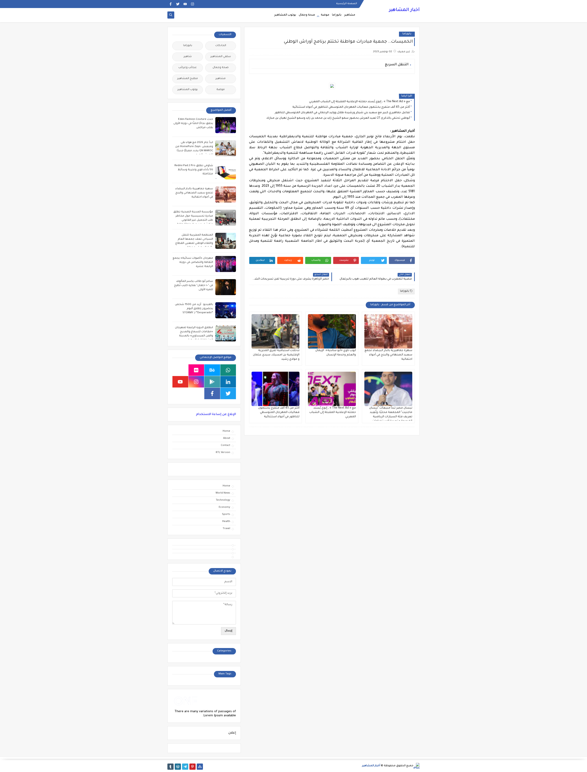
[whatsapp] (228, 370)
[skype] (180, 370)
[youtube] (185, 4)
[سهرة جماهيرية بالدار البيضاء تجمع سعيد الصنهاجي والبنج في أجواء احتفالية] (388, 331)
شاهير (188, 56)
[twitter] (178, 4)
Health (226, 521)
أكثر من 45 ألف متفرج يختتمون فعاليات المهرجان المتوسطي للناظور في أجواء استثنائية (351, 107)
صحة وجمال (307, 15)
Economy (224, 507)
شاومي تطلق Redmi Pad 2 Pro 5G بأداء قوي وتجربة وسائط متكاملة (193, 170)
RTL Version (223, 452)
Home (226, 431)
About (226, 438)
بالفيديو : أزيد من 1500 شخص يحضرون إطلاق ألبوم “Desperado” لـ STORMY (194, 308)
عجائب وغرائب (187, 67)
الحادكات (220, 45)
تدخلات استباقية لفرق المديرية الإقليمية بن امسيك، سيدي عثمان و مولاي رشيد (276, 355)
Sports (226, 514)
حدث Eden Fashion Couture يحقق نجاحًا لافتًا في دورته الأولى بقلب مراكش (193, 123)
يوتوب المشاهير (285, 15)
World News (223, 493)
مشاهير (349, 15)
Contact (225, 445)
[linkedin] (228, 381)
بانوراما (336, 15)
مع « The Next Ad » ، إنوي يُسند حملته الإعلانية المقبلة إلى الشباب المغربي (359, 101)
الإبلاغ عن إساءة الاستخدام (216, 414)
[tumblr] (170, 767)
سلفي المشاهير (220, 56)
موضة (325, 15)
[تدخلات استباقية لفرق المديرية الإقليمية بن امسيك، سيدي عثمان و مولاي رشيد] (275, 331)
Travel (226, 528)
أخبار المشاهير (404, 10)
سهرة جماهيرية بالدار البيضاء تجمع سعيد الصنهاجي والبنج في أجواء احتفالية (388, 355)
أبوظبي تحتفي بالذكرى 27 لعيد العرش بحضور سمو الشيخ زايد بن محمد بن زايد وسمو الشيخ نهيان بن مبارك (338, 118)
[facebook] (170, 4)
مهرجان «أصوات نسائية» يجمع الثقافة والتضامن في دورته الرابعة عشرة (193, 262)
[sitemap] (200, 767)
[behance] (212, 370)
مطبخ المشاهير (187, 78)
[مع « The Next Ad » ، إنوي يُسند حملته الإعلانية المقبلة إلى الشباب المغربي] (332, 389)
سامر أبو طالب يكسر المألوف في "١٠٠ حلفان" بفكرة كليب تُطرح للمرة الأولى (193, 285)
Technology (223, 500)
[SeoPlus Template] (416, 766)
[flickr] (196, 370)
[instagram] (192, 4)
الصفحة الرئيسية (346, 3)
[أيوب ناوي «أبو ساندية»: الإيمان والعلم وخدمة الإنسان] (332, 331)
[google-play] (212, 381)
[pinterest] (192, 767)
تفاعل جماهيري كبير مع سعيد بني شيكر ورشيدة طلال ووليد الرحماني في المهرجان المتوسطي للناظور (342, 112)
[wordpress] (178, 767)
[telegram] (185, 767)
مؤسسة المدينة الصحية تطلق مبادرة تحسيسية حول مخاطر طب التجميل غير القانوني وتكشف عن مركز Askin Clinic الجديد (193, 220)
